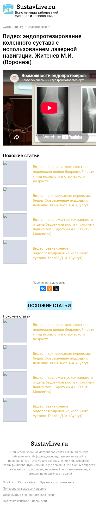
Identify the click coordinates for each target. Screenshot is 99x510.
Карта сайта (26, 482)
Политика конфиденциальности (25, 501)
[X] (56, 288)
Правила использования (57, 482)
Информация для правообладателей (28, 495)
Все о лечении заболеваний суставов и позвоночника (36, 12)
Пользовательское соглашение (24, 488)
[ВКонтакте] (43, 288)
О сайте (8, 482)
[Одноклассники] (49, 288)
